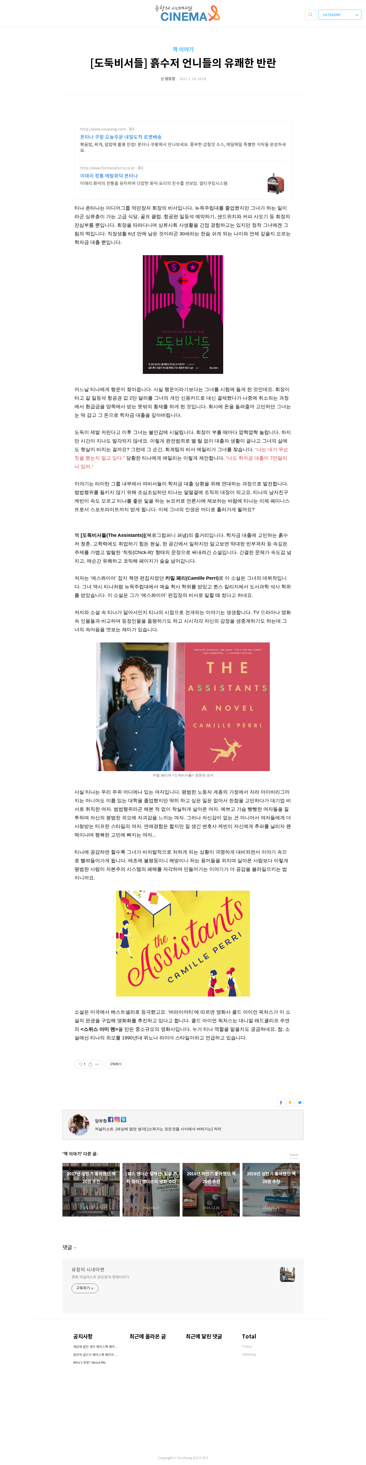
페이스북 (281, 1102)
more (294, 1155)
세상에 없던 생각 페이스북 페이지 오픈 (96, 1347)
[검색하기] (310, 15)
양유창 (101, 1120)
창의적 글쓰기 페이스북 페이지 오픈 (96, 1355)
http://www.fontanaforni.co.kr (107, 168)
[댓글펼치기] (74, 1248)
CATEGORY (332, 15)
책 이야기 (183, 50)
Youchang (184, 1458)
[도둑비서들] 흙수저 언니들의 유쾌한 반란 (183, 63)
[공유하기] (90, 1064)
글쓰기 (197, 1458)
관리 (205, 1458)
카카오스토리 (290, 1102)
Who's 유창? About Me (89, 1362)
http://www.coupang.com (103, 129)
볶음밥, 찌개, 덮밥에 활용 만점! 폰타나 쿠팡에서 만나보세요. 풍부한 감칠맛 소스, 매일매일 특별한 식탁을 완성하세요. (183, 147)
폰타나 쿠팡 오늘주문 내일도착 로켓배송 (121, 137)
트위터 (300, 1102)
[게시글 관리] (97, 1064)
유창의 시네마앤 (88, 1270)
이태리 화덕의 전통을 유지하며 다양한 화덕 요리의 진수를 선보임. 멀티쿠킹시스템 (153, 183)
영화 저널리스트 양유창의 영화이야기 (100, 1277)
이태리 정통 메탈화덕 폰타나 (109, 176)
